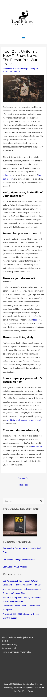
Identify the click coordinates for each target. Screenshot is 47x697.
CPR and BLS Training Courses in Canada (19, 559)
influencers (7, 175)
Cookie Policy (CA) (9, 644)
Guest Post (7, 68)
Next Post (23, 485)
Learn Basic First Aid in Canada (15, 567)
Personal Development (22, 68)
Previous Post (23, 478)
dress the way (36, 446)
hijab (35, 320)
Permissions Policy (9, 648)
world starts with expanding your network (24, 420)
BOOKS (5, 641)
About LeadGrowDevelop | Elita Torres (18, 637)
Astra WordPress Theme (23, 691)
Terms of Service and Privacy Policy (16, 652)
